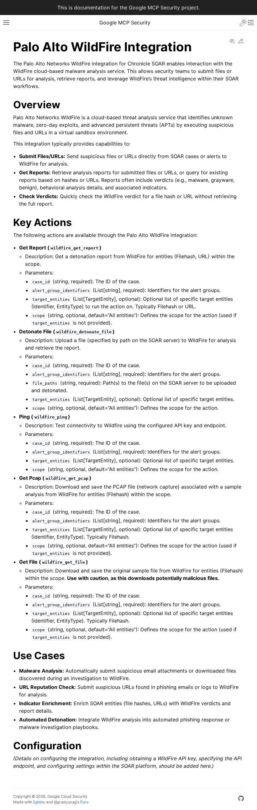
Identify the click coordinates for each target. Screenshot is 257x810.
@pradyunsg (65, 802)
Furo (84, 802)
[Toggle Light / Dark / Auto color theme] (243, 22)
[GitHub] (241, 799)
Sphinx (39, 802)
